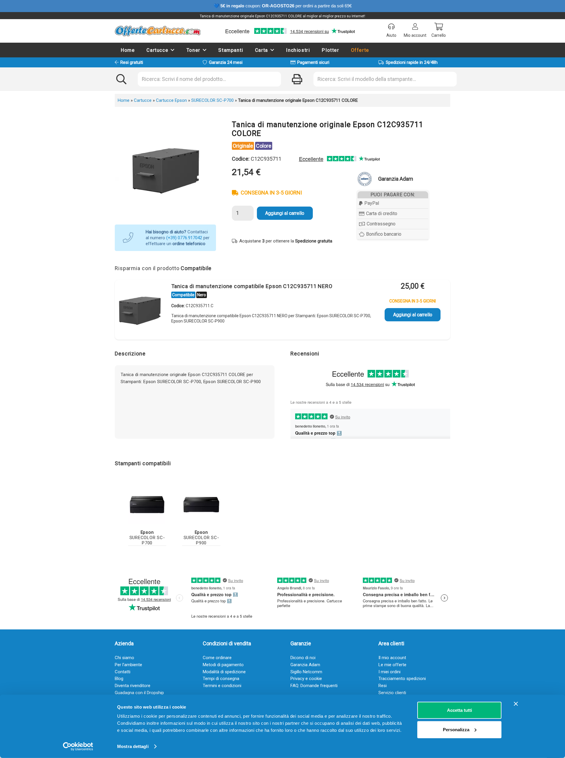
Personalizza (456, 729)
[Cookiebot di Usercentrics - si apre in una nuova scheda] (78, 746)
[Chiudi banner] (516, 704)
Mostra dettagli (133, 746)
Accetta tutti (459, 710)
